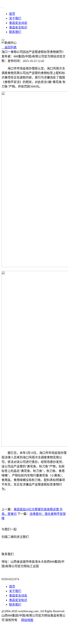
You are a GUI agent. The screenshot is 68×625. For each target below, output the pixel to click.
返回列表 (9, 47)
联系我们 (15, 32)
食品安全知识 (18, 27)
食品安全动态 (18, 22)
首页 (12, 13)
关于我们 (15, 18)
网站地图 (27, 620)
